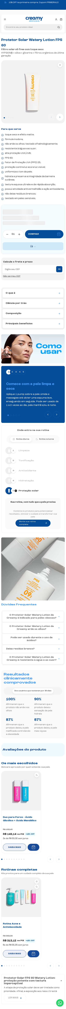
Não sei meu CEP (11, 276)
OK (59, 269)
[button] (8, 415)
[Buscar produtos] (58, 27)
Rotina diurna (22, 439)
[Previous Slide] (48, 414)
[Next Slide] (56, 414)
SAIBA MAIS (14, 847)
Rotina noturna (46, 439)
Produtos (21, 38)
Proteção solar (36, 38)
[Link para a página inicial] (7, 38)
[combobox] (33, 27)
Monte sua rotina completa (27, 523)
